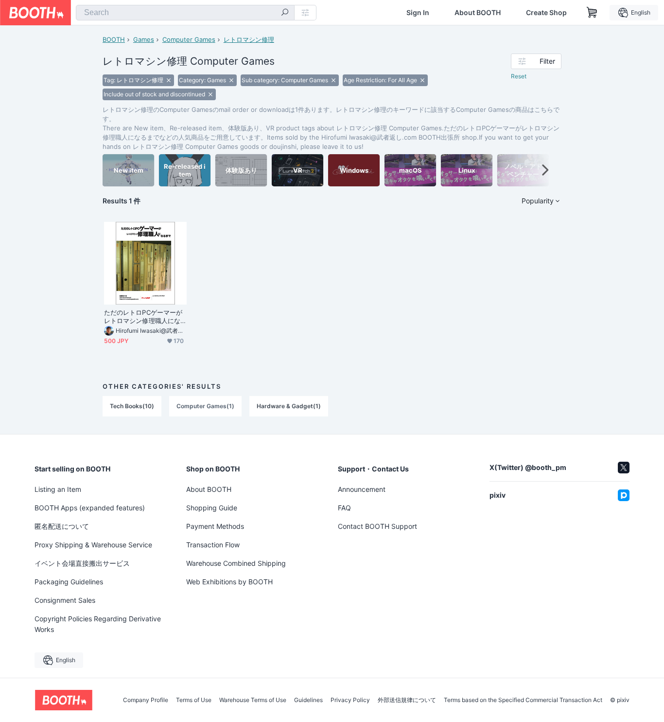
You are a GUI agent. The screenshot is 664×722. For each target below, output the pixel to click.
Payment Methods (215, 526)
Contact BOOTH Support (377, 526)
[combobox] (185, 12)
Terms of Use (193, 700)
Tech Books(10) (132, 406)
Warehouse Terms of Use (252, 700)
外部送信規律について (407, 700)
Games (143, 39)
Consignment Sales (65, 600)
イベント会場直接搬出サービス (82, 563)
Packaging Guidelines (69, 582)
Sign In (417, 12)
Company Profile (145, 700)
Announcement (361, 489)
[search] (285, 13)
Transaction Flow (213, 545)
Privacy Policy (350, 700)
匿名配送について (62, 526)
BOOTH (114, 39)
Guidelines (308, 700)
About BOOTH (477, 12)
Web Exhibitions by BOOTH (229, 582)
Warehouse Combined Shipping (236, 563)
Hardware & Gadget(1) (289, 406)
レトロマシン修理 (249, 39)
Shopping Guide (211, 508)
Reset (518, 76)
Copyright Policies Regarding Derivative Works (98, 623)
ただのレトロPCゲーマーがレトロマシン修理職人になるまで (143, 316)
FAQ (344, 508)
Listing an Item (58, 489)
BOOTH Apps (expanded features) (90, 508)
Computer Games (188, 39)
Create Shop (546, 12)
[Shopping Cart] (592, 12)
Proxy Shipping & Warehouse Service (93, 545)
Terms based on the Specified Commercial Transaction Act (523, 700)
